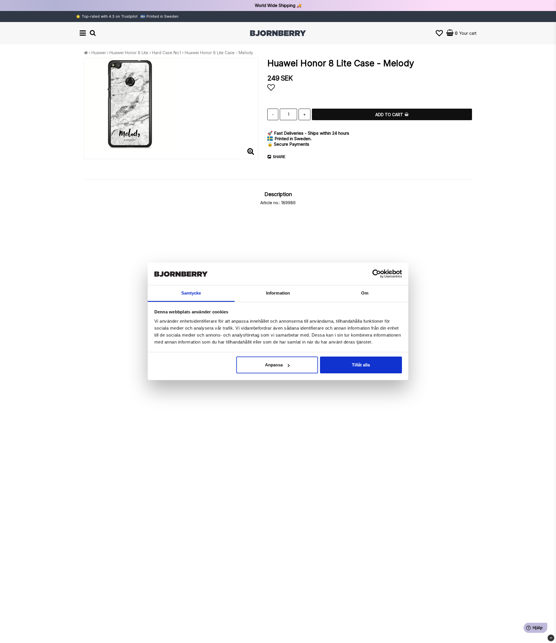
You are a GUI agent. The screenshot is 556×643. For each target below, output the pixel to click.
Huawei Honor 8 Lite (128, 52)
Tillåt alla (361, 364)
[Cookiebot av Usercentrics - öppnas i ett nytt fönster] (376, 274)
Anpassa (274, 364)
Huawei (99, 52)
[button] (439, 33)
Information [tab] (278, 293)
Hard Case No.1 (166, 52)
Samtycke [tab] (191, 293)
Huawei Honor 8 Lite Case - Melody (219, 52)
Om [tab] (364, 293)
